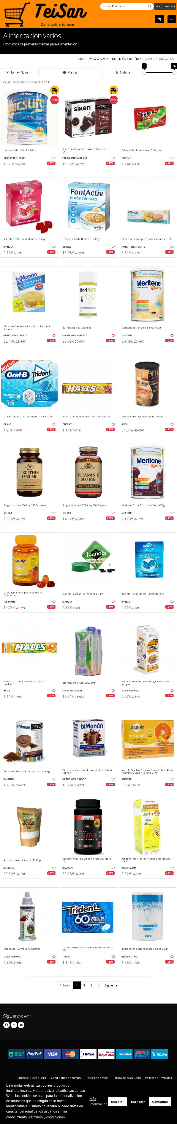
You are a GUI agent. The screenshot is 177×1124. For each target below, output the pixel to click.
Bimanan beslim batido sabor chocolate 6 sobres (87, 771)
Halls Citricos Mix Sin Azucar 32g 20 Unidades (23, 683)
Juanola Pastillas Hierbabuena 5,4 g (82, 594)
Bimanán (8, 779)
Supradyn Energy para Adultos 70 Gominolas (22, 594)
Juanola (8, 246)
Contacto (22, 1078)
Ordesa (66, 246)
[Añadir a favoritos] (53, 158)
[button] (70, 72)
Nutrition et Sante (133, 246)
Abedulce (8, 868)
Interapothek (130, 956)
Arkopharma (129, 868)
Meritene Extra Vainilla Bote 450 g (141, 327)
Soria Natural (130, 690)
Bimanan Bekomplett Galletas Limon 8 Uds (147, 239)
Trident (126, 158)
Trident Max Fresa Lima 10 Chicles (141, 150)
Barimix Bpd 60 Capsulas (76, 327)
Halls (6, 690)
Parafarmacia (98, 59)
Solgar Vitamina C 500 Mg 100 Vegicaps (84, 505)
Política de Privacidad (158, 1078)
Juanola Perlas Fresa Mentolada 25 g (24, 239)
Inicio (81, 59)
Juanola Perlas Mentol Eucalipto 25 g (143, 594)
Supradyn (9, 601)
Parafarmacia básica (74, 158)
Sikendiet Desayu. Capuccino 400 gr (142, 416)
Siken (125, 424)
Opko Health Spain (14, 158)
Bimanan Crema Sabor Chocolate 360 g (26, 771)
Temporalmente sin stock (88, 172)
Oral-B (7, 424)
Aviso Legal (39, 1078)
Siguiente (111, 985)
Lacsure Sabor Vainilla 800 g (19, 150)
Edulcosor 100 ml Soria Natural (21, 949)
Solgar (7, 513)
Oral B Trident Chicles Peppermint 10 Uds (27, 416)
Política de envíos (97, 1078)
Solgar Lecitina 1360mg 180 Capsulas (24, 505)
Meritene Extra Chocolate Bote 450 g (143, 505)
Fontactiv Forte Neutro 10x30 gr (81, 239)
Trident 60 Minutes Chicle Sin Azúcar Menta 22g (87, 949)
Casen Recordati (72, 690)
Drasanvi (67, 868)
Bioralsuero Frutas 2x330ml (78, 682)
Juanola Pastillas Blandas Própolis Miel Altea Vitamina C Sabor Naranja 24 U (147, 771)
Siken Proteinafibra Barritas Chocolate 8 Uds (86, 150)
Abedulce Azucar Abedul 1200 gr (22, 860)
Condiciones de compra (66, 1078)
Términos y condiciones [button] (46, 1117)
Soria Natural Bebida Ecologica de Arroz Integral (145, 683)
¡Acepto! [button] (117, 1101)
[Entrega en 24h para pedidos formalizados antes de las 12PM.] (54, 90)
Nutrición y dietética (126, 59)
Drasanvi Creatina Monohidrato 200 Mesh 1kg (86, 860)
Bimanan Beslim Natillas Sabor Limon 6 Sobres (26, 327)
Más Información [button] (98, 1101)
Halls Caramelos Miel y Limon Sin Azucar (86, 416)
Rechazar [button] (138, 1101)
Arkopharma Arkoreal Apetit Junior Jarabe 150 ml (146, 860)
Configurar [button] (160, 1101)
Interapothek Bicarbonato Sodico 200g (145, 949)
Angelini (126, 779)
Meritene (127, 335)
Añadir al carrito (31, 172)
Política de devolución (127, 1078)
